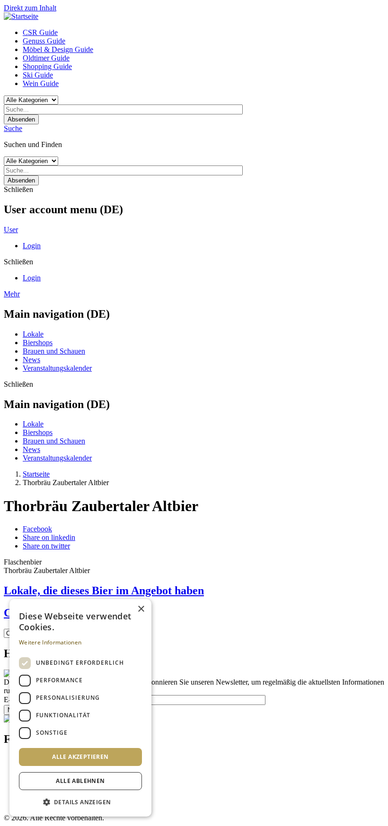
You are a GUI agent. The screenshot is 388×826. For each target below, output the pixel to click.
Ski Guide (38, 75)
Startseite (36, 474)
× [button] (140, 609)
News (31, 360)
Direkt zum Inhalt (30, 8)
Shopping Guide (47, 66)
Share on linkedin (49, 537)
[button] (80, 801)
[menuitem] (203, 32)
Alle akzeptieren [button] (80, 757)
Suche (13, 128)
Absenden (21, 119)
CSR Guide (40, 32)
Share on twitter (46, 546)
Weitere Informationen (50, 642)
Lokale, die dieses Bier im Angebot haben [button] (104, 590)
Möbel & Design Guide (58, 49)
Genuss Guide (44, 41)
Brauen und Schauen (54, 351)
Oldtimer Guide (46, 58)
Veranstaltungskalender (57, 368)
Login (32, 246)
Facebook (37, 529)
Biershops (38, 343)
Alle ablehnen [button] (80, 781)
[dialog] (80, 708)
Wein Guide (41, 83)
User (11, 230)
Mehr (12, 294)
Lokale (33, 334)
